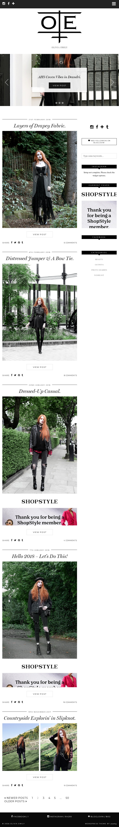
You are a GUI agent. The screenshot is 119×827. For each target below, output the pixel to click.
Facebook (21, 816)
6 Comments (70, 243)
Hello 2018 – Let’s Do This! (40, 556)
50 (67, 798)
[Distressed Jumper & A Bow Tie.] (39, 360)
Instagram (60, 816)
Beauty (99, 259)
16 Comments (70, 702)
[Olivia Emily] (59, 23)
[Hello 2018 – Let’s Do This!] (39, 658)
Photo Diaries (99, 270)
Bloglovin (100, 816)
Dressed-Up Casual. (39, 391)
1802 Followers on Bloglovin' (100, 142)
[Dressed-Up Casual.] (39, 492)
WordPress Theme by (101, 824)
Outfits (99, 265)
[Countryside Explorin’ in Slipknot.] (39, 770)
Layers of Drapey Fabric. (40, 126)
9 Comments (70, 785)
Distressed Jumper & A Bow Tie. (40, 258)
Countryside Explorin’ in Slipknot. (39, 718)
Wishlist (99, 275)
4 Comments (70, 540)
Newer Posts (17, 798)
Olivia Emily (17, 824)
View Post (59, 85)
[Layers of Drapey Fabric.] (39, 227)
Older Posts (14, 801)
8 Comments (70, 375)
